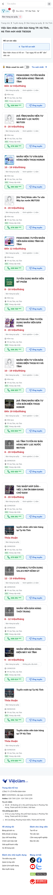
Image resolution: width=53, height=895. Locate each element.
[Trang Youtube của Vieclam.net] (32, 866)
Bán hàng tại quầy (34, 23)
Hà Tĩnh (48, 23)
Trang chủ (5, 23)
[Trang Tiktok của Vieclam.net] (32, 860)
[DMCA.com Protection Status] (40, 874)
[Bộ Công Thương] (40, 881)
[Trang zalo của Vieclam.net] (39, 866)
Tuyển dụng (18, 23)
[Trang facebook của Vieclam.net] (39, 860)
